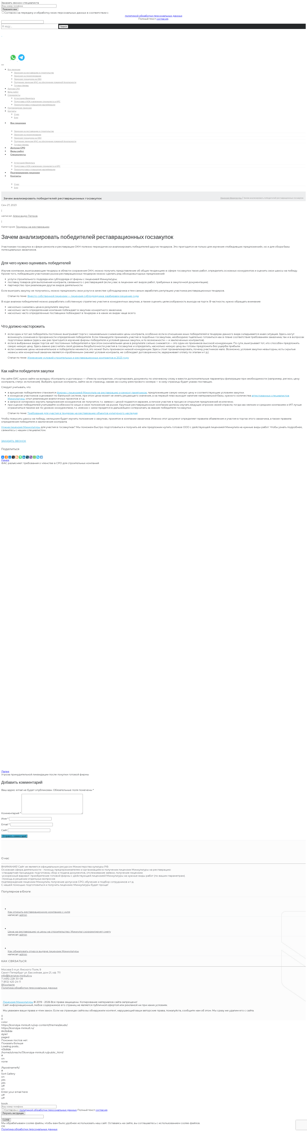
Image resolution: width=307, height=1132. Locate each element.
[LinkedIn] (23, 457)
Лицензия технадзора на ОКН (27, 79)
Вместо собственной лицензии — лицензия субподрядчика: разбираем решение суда (83, 296)
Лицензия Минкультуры (231, 198)
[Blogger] (16, 457)
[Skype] (37, 457)
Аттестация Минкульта (24, 98)
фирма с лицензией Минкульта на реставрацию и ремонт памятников (102, 392)
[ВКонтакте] (2, 457)
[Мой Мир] (9, 457)
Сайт (4, 830)
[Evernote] (20, 457)
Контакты (12, 111)
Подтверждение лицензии (20, 108)
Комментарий (11, 813)
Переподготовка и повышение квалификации (34, 104)
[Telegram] (41, 457)
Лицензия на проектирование (27, 76)
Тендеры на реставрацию (32, 226)
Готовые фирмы (21, 85)
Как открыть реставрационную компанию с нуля (39, 911)
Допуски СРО (14, 88)
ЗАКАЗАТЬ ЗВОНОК (13, 441)
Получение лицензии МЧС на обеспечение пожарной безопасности (45, 82)
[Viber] (30, 457)
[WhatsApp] (34, 457)
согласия (162, 18)
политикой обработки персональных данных (153, 15)
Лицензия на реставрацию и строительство (34, 72)
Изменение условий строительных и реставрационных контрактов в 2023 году (78, 357)
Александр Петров (25, 215)
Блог (16, 187)
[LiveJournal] (27, 457)
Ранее (5, 460)
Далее (5, 771)
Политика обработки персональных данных (29, 987)
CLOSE (6, 1120)
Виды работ (13, 92)
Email (5, 824)
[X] (13, 457)
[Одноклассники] (6, 457)
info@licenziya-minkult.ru (16, 975)
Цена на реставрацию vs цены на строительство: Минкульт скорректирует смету (59, 931)
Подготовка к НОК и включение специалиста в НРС (37, 101)
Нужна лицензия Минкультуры (20, 427)
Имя (4, 818)
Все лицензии (14, 69)
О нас (16, 114)
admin (23, 914)
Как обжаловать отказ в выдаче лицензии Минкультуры (43, 951)
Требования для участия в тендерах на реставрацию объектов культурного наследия (83, 413)
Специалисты (14, 95)
